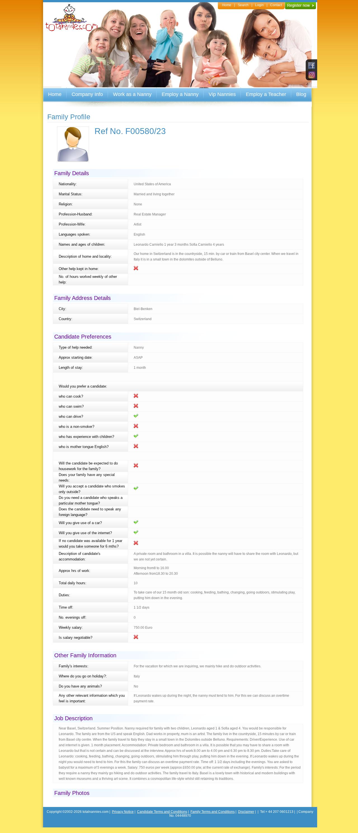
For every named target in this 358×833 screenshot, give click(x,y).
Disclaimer (246, 812)
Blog (301, 94)
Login (259, 5)
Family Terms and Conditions (212, 812)
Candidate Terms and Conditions (162, 812)
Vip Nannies (222, 94)
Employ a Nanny (180, 94)
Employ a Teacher (266, 94)
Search (243, 5)
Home (226, 5)
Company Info (87, 94)
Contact (276, 5)
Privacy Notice (123, 812)
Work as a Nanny (132, 94)
